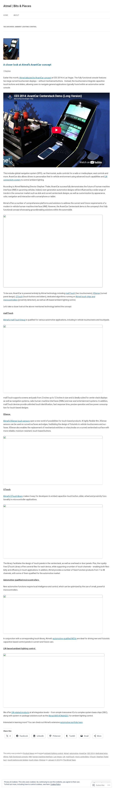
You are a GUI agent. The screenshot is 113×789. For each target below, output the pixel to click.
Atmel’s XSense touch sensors (16, 421)
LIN (64, 757)
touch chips (33, 760)
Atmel (66, 753)
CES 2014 (91, 753)
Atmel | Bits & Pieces (17, 6)
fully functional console (18, 757)
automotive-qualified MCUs (64, 638)
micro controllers (82, 757)
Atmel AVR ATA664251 (59, 716)
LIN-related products (20, 712)
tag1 (5, 760)
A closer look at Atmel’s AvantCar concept (27, 64)
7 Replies (7, 71)
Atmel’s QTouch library (13, 496)
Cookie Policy (55, 784)
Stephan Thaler (102, 757)
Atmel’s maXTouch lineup (14, 320)
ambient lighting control (53, 753)
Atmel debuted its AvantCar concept (35, 78)
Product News (28, 753)
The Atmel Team (69, 760)
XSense (96, 293)
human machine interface (43, 757)
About (16, 15)
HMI (30, 757)
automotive (73, 753)
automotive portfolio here (71, 722)
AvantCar (82, 753)
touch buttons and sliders (18, 760)
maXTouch (70, 293)
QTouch (19, 296)
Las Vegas (57, 757)
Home (5, 15)
